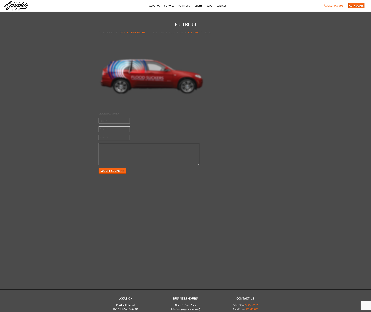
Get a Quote (356, 5)
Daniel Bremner (132, 32)
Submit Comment (112, 171)
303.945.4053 (252, 309)
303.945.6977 (251, 305)
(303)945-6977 (336, 5)
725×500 (194, 32)
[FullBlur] (151, 72)
